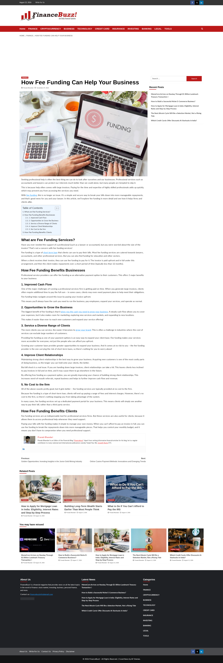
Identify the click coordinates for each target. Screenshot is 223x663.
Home (22, 29)
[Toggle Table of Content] (55, 208)
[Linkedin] (24, 449)
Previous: (51, 459)
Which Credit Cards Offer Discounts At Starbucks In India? (174, 121)
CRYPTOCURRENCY (50, 29)
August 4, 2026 (126, 512)
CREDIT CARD (102, 29)
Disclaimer (70, 651)
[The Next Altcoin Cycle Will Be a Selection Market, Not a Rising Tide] (148, 540)
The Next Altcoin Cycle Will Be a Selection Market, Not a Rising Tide (176, 114)
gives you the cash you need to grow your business (84, 312)
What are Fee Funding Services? (37, 212)
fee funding (31, 195)
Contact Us (46, 651)
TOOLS (168, 29)
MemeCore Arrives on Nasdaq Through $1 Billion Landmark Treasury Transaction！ (174, 95)
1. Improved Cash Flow (37, 218)
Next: (118, 459)
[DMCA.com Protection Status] (27, 599)
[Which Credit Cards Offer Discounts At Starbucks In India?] (186, 540)
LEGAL (158, 29)
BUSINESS (69, 29)
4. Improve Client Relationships (41, 226)
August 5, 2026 (83, 512)
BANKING (147, 29)
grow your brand (83, 330)
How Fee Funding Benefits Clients (38, 232)
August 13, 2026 (39, 516)
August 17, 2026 (77, 560)
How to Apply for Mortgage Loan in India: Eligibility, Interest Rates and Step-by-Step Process (39, 509)
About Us (23, 651)
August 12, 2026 (151, 560)
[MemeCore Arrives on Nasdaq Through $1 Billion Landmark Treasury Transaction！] (37, 540)
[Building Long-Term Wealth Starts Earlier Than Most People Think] (83, 489)
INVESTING (133, 29)
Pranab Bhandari (28, 88)
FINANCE (33, 29)
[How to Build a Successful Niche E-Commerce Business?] (74, 540)
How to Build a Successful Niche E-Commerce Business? (173, 101)
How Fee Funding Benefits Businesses (39, 215)
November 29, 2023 (43, 88)
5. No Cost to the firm (37, 229)
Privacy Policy (58, 651)
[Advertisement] (111, 55)
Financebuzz (78, 440)
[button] (202, 29)
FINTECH (25, 549)
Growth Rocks (103, 443)
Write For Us (39, 2)
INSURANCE (118, 29)
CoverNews (123, 659)
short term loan (50, 253)
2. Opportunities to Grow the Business (43, 221)
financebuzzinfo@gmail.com (41, 594)
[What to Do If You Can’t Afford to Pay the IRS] (126, 489)
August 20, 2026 (39, 562)
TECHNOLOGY (84, 29)
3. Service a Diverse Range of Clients (43, 223)
